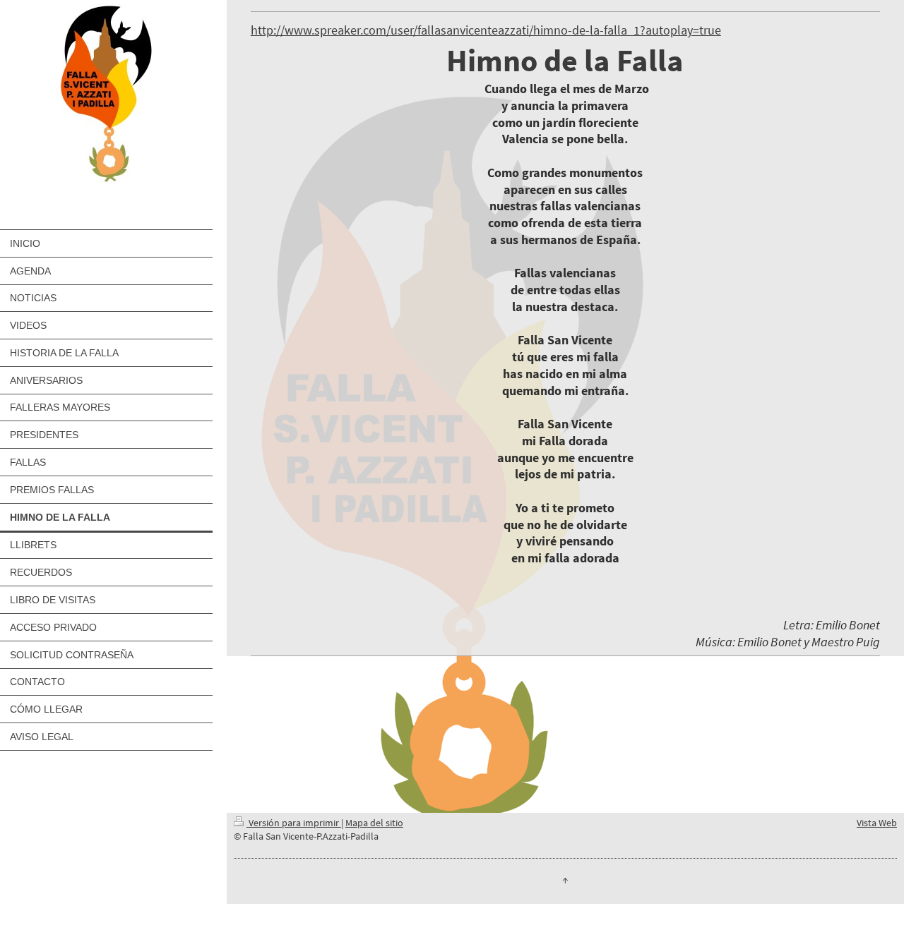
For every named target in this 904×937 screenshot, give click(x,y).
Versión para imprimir (293, 822)
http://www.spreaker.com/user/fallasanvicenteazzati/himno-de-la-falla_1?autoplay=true (486, 30)
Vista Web (877, 822)
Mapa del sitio (374, 822)
